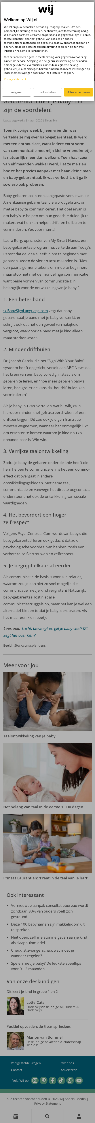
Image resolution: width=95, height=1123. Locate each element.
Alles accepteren (78, 92)
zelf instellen (48, 92)
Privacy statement (15, 79)
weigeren (17, 92)
